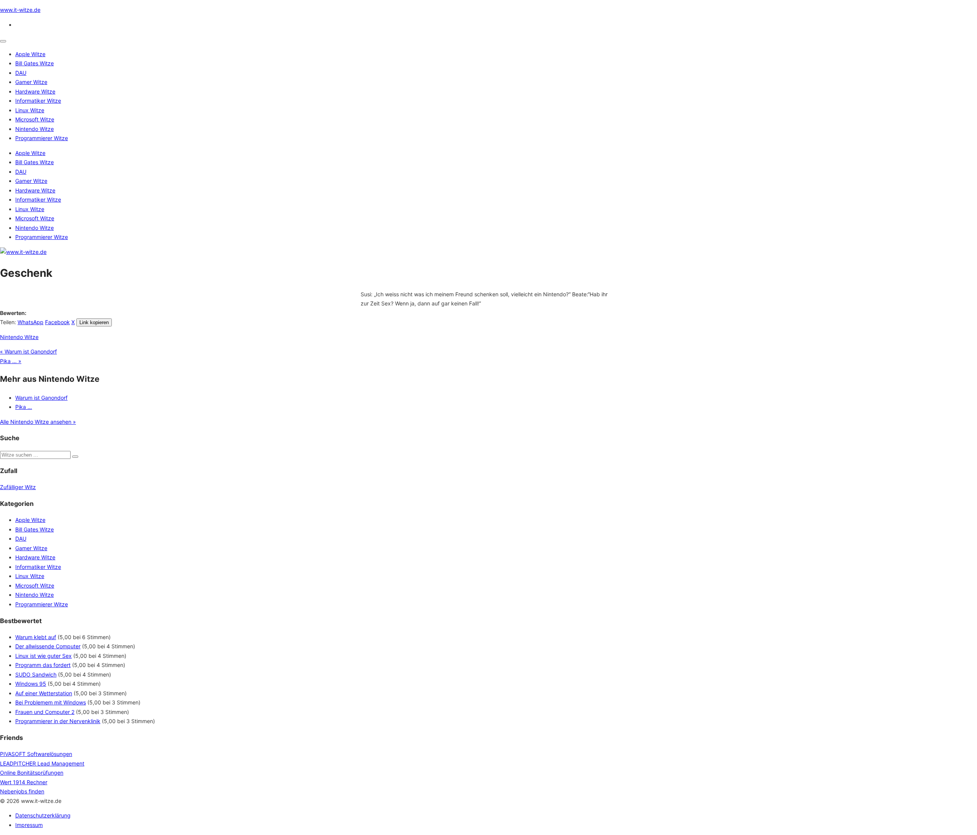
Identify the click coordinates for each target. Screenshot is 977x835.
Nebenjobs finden (22, 791)
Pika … (23, 407)
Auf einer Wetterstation (43, 693)
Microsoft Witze (34, 119)
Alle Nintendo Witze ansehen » (38, 421)
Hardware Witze (35, 91)
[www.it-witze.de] (23, 252)
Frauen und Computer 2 (44, 712)
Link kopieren (94, 322)
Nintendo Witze (34, 129)
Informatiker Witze (38, 100)
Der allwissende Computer (48, 646)
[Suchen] (75, 456)
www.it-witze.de (20, 9)
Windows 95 (30, 683)
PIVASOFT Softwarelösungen (36, 754)
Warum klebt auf (35, 637)
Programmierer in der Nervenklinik (57, 721)
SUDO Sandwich (35, 674)
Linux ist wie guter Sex (43, 655)
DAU (20, 72)
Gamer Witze (31, 82)
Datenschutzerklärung (43, 815)
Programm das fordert (43, 665)
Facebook (57, 322)
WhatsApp (31, 322)
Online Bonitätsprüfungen (31, 772)
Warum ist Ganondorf (41, 397)
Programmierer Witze (41, 138)
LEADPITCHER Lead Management (42, 763)
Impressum (29, 825)
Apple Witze (30, 54)
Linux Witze (29, 110)
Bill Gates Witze (34, 63)
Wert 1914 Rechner (23, 782)
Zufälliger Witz (18, 487)
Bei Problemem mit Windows (50, 702)
